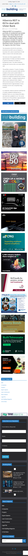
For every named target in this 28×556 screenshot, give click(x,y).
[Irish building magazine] (14, 9)
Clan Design (19, 553)
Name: (3, 436)
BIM (2, 382)
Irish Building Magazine (6, 399)
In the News (4, 401)
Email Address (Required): (9, 427)
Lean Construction (5, 392)
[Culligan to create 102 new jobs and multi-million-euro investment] (7, 483)
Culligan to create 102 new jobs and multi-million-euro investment (19, 483)
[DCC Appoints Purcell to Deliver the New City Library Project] (7, 474)
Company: (4, 445)
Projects (3, 387)
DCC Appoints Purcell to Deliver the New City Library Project (17, 3)
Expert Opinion (4, 389)
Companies (3, 385)
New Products (4, 394)
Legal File (3, 397)
